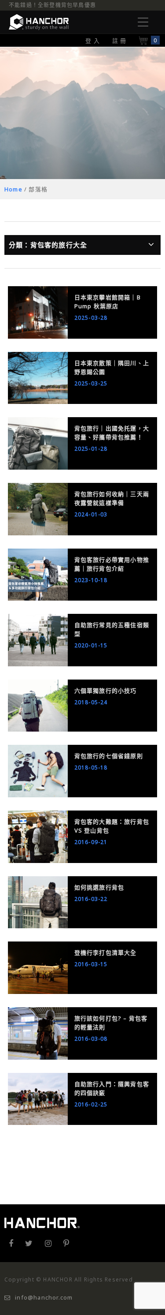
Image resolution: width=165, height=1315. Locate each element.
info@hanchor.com (44, 1297)
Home (13, 189)
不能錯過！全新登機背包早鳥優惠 (52, 5)
